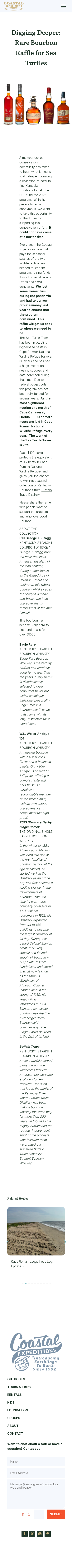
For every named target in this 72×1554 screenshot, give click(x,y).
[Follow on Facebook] (25, 1534)
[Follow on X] (32, 1534)
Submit (56, 1514)
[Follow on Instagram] (40, 1534)
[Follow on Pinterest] (48, 1534)
